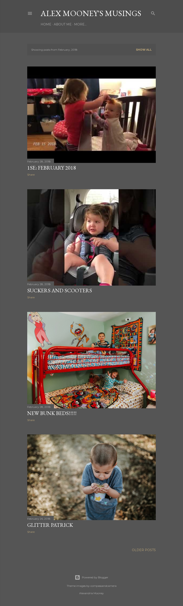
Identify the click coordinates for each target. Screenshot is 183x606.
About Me (63, 24)
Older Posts (144, 550)
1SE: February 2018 (51, 167)
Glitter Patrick (50, 524)
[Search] (153, 12)
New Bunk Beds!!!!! (52, 413)
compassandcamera (103, 585)
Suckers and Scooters (59, 290)
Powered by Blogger (95, 577)
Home (46, 24)
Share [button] (31, 174)
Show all (144, 49)
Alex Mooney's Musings (91, 13)
